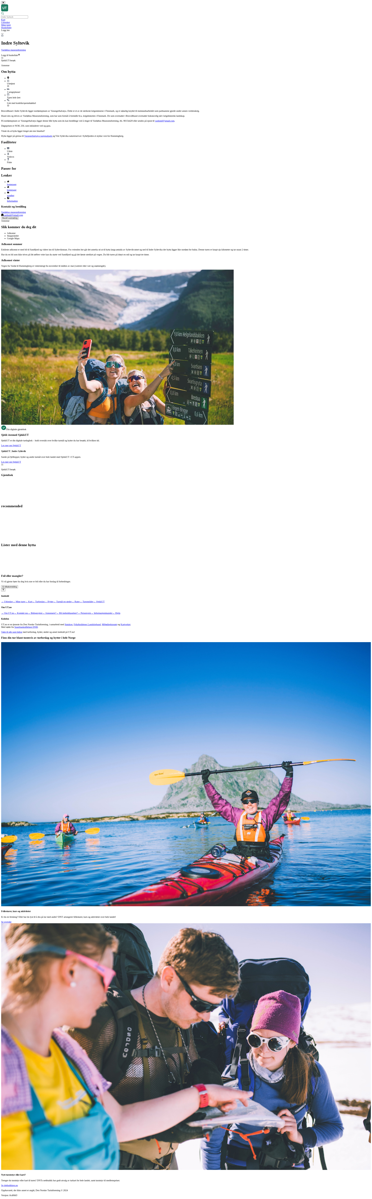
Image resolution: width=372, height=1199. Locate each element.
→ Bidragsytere (35, 613)
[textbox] (14, 16)
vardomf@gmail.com (164, 121)
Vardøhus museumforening (13, 50)
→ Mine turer (19, 601)
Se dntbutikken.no (9, 1185)
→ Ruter (76, 601)
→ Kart (28, 601)
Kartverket (125, 624)
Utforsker (5, 22)
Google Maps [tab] (13, 238)
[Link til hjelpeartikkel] (8, 86)
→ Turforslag (38, 601)
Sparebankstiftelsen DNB (26, 627)
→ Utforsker (7, 601)
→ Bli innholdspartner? (67, 613)
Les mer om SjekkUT (11, 445)
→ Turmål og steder (62, 601)
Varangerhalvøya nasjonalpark (38, 136)
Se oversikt (6, 922)
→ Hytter (49, 601)
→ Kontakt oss (21, 613)
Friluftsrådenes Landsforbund (87, 624)
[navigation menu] (2, 33)
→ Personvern (84, 613)
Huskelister (6, 27)
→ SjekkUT (99, 601)
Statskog (69, 624)
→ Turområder (86, 601)
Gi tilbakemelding (9, 587)
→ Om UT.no (7, 613)
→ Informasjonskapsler (101, 613)
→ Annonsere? (49, 613)
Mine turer (6, 25)
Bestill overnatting (9, 218)
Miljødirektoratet (109, 624)
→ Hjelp (116, 613)
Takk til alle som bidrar (11, 632)
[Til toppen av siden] (3, 589)
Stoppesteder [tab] (13, 236)
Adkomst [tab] (11, 233)
